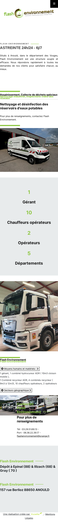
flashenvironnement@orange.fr (33, 436)
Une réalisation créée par (17, 514)
